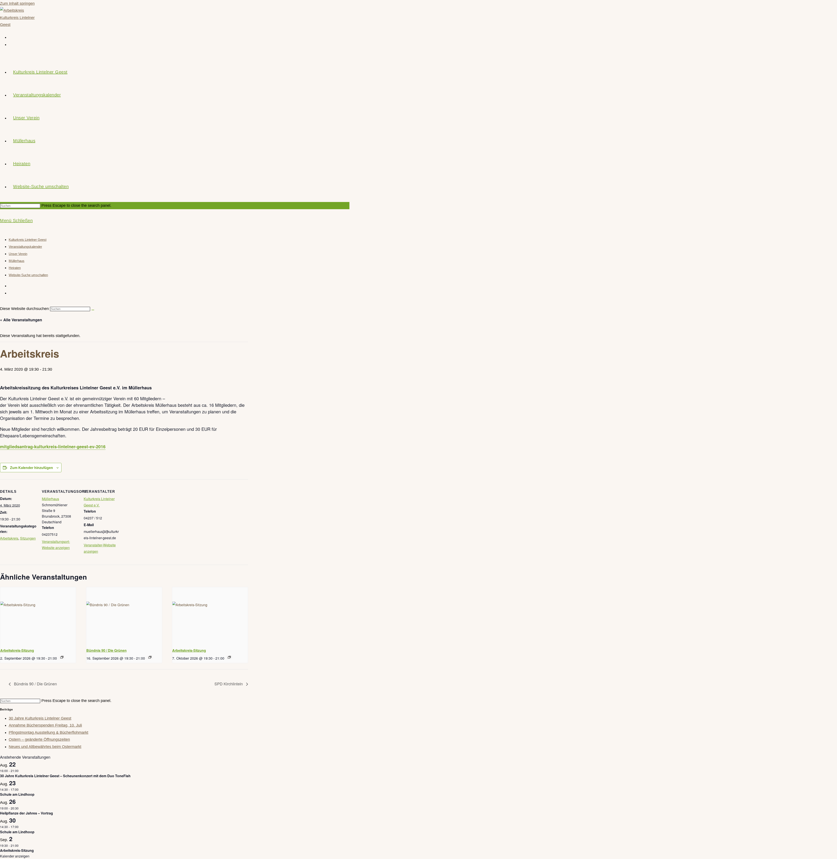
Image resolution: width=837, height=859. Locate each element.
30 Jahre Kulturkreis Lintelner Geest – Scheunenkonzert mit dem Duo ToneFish (65, 775)
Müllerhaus (16, 261)
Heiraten (15, 268)
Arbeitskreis (9, 538)
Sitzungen (28, 538)
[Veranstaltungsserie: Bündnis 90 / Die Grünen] (149, 657)
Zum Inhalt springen (17, 3)
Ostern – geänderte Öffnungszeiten (39, 739)
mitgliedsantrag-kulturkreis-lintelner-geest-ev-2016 (52, 446)
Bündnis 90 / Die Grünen (106, 650)
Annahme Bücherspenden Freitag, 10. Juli (45, 725)
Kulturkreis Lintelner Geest (27, 239)
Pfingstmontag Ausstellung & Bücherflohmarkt (48, 732)
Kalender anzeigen (14, 856)
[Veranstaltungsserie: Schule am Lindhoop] (20, 789)
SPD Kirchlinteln (229, 683)
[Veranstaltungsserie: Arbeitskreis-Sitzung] (61, 657)
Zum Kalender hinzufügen (31, 467)
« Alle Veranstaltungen (21, 320)
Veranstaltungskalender (25, 246)
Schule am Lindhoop (17, 794)
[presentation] (38, 615)
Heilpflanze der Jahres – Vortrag (26, 813)
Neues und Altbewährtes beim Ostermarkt (45, 746)
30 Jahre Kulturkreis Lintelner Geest (40, 718)
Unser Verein (18, 254)
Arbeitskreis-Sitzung (17, 650)
